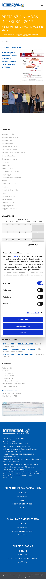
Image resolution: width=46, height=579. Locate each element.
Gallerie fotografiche (9, 168)
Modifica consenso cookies (12, 576)
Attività (23, 507)
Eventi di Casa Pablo (9, 156)
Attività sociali (7, 140)
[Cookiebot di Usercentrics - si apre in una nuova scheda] (28, 245)
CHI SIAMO (23, 493)
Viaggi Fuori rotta (8, 202)
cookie (15, 256)
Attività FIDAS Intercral (18, 34)
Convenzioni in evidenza (10, 147)
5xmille (23, 500)
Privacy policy (28, 576)
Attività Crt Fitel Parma (10, 134)
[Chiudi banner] (42, 245)
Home (6, 34)
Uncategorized (7, 199)
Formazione (6, 162)
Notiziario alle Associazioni (11, 178)
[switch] (40, 290)
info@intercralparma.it (10, 381)
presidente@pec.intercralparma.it (13, 383)
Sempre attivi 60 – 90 (9, 184)
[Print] (8, 41)
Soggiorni (5, 187)
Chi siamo (23, 524)
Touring (4, 193)
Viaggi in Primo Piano (9, 209)
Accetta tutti (23, 319)
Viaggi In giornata (8, 206)
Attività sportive (7, 144)
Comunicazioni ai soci (23, 504)
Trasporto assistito (8, 196)
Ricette (4, 181)
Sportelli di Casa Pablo (10, 190)
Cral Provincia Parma (9, 150)
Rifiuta (23, 332)
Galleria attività (7, 165)
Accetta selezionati (23, 326)
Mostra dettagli (33, 313)
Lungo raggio (6, 175)
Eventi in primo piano (9, 159)
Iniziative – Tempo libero (10, 171)
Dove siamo (23, 496)
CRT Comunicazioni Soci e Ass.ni (13, 153)
